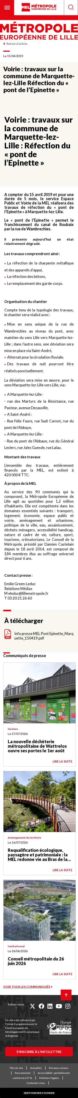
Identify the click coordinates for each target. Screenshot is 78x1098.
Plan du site (16, 1068)
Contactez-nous (35, 1083)
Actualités (36, 1068)
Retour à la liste (16, 43)
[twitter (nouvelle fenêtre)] (32, 1006)
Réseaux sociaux (58, 1068)
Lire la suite (62, 761)
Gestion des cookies (39, 1093)
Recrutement (23, 1073)
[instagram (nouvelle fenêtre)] (67, 1006)
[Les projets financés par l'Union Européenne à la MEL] (59, 1028)
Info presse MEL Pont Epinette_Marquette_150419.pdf (43, 635)
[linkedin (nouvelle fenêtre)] (49, 1006)
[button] (7, 7)
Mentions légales (49, 1078)
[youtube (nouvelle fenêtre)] (59, 1006)
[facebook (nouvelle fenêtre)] (41, 1006)
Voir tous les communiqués (26, 986)
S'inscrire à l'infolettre (39, 1052)
